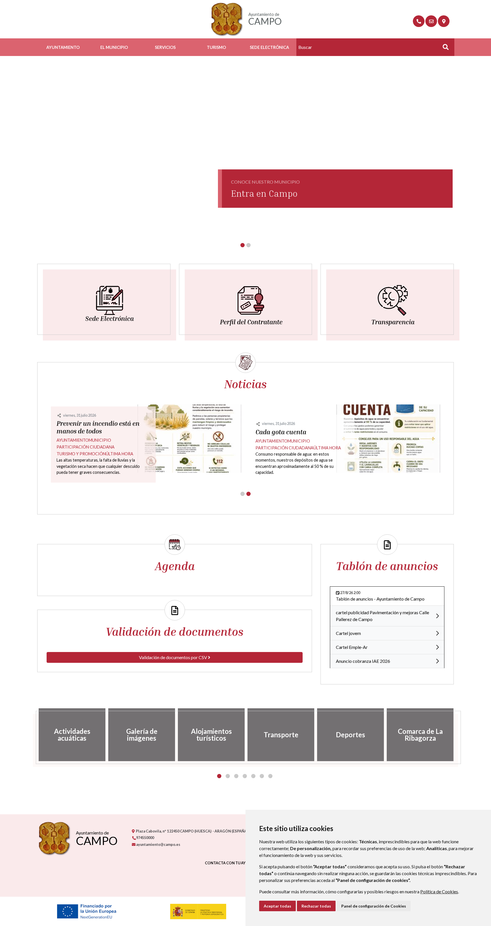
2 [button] (228, 776)
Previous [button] (33, 735)
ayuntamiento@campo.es (158, 844)
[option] (72, 734)
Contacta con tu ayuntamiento (238, 863)
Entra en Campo (264, 193)
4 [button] (245, 776)
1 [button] (219, 776)
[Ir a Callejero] (444, 21)
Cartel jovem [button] (348, 633)
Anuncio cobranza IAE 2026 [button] (363, 661)
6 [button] (262, 776)
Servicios (165, 47)
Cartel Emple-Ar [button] (352, 647)
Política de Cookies (439, 891)
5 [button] (253, 776)
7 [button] (270, 776)
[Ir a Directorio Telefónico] (419, 21)
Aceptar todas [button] (277, 906)
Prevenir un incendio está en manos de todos (98, 427)
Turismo (216, 47)
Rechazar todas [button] (316, 906)
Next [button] (458, 735)
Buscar (443, 48)
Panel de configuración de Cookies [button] (373, 906)
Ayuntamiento (63, 47)
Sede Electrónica (269, 47)
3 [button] (236, 776)
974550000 (145, 837)
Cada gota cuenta (280, 432)
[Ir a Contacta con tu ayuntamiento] (431, 21)
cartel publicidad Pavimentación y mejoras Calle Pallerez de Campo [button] (382, 616)
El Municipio (114, 47)
